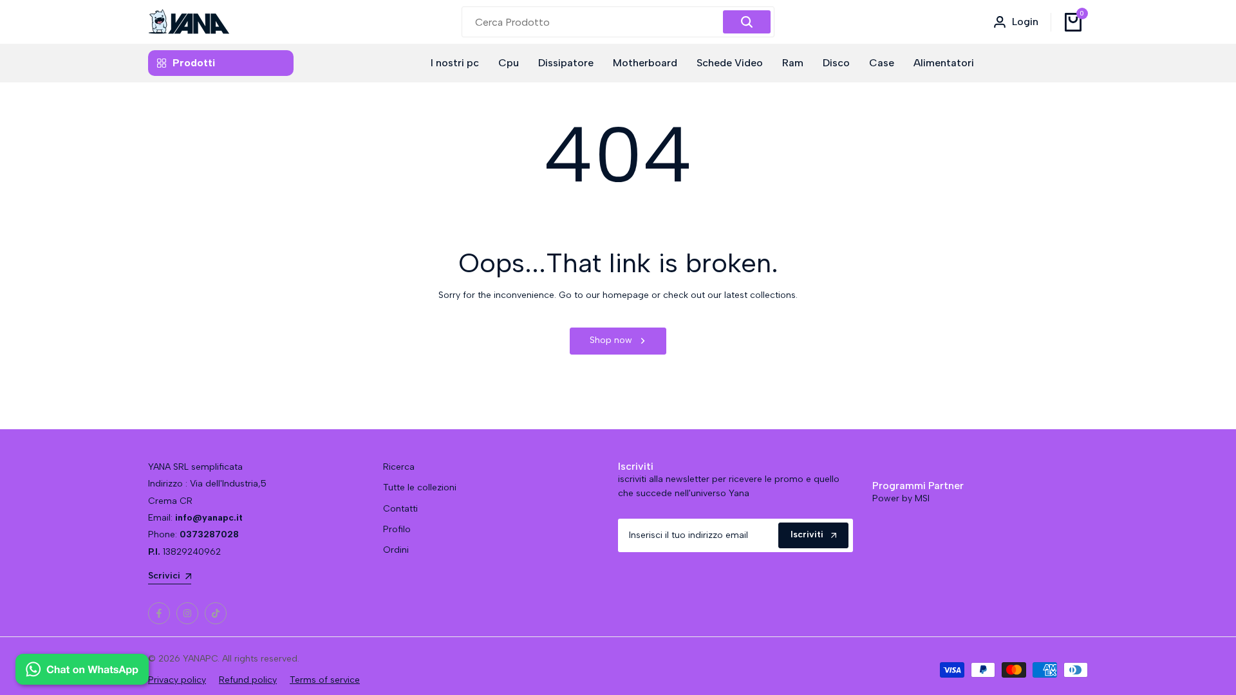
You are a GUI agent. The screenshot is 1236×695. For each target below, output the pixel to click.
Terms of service (325, 679)
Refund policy (248, 679)
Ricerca (399, 466)
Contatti (400, 508)
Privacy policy (177, 679)
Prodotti (194, 63)
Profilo (397, 529)
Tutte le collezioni (419, 487)
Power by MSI (901, 498)
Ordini (396, 549)
